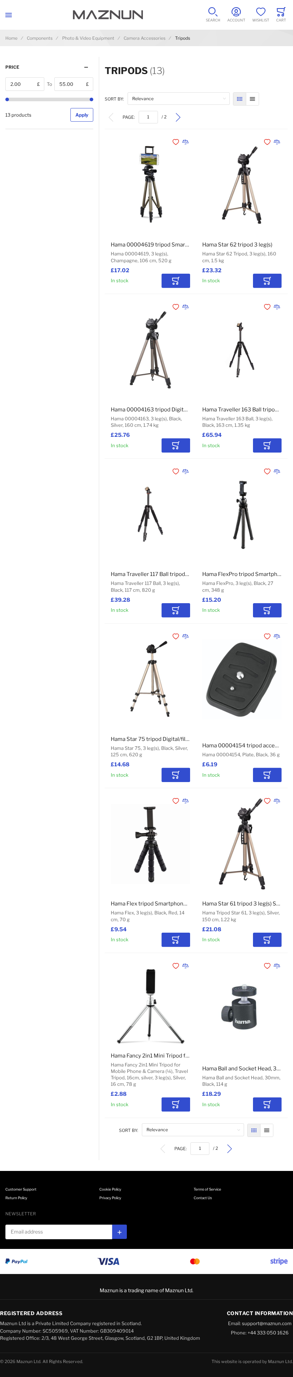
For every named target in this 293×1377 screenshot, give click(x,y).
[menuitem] (111, 117)
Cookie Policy (110, 1189)
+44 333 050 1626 (268, 1333)
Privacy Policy (110, 1198)
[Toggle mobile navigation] (8, 15)
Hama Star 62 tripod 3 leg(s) (237, 244)
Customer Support (20, 1189)
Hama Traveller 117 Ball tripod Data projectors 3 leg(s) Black (185, 574)
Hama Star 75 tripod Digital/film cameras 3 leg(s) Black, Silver (187, 739)
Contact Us (203, 1198)
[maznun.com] (108, 15)
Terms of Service (207, 1189)
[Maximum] (91, 99)
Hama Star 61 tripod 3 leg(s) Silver (244, 903)
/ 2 (164, 116)
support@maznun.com (267, 1323)
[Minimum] (7, 99)
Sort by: (114, 99)
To (49, 84)
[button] (176, 142)
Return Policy (16, 1198)
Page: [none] (129, 117)
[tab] (49, 67)
